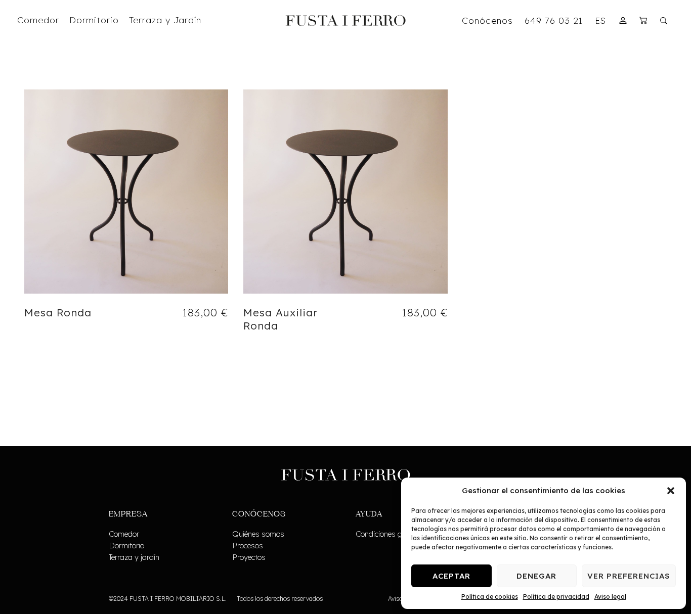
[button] (671, 491)
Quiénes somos (258, 534)
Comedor (124, 534)
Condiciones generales (392, 534)
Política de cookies (489, 596)
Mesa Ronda (58, 312)
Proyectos (249, 557)
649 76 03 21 (554, 20)
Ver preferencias (628, 576)
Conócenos (487, 20)
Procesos (247, 545)
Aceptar (451, 576)
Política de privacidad (556, 596)
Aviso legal (610, 596)
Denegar (536, 576)
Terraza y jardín (134, 557)
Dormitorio (126, 545)
